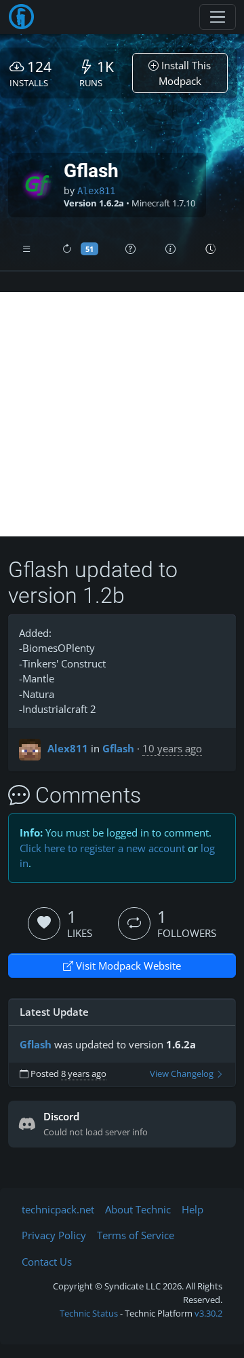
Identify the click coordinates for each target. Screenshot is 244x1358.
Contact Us (47, 1261)
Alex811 (96, 190)
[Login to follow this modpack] (134, 923)
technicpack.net (58, 1209)
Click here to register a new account (102, 848)
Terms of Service (135, 1235)
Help (192, 1209)
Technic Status (89, 1313)
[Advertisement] (122, 414)
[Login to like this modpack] (44, 923)
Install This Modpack (185, 73)
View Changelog (183, 1074)
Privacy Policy (54, 1235)
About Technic (138, 1209)
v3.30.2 (208, 1313)
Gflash (118, 748)
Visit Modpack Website (127, 965)
